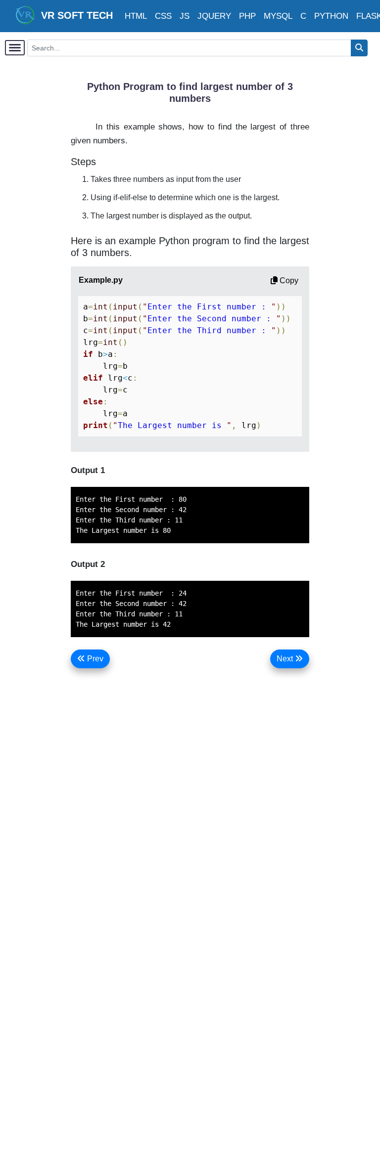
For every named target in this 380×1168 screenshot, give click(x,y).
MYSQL (278, 16)
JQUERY (214, 16)
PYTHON (331, 16)
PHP (247, 16)
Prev (94, 658)
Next (286, 658)
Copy (288, 280)
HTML (136, 16)
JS (185, 16)
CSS (163, 16)
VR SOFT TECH (74, 15)
